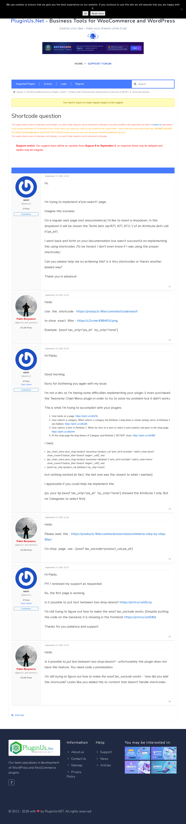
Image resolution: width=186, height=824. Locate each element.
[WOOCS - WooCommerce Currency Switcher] (137, 753)
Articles (105, 765)
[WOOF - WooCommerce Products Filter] (164, 767)
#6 (170, 701)
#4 (170, 559)
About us (77, 752)
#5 (170, 637)
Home (79, 63)
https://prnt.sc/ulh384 (144, 435)
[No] (181, 9)
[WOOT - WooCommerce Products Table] (137, 767)
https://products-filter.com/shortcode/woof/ (107, 311)
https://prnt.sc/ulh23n (87, 416)
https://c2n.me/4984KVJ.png (97, 321)
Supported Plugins (25, 84)
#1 (170, 286)
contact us (156, 124)
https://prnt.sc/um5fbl (139, 617)
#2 (170, 340)
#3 (170, 509)
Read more (98, 13)
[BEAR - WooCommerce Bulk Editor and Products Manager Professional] (164, 753)
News (104, 759)
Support (106, 752)
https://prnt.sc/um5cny (136, 602)
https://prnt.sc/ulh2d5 (76, 424)
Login (63, 84)
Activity (48, 84)
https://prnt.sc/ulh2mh (63, 431)
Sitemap (76, 765)
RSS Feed (19, 715)
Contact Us (78, 759)
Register (79, 84)
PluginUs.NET (54, 811)
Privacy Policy (74, 774)
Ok (85, 13)
